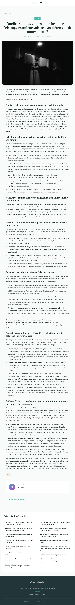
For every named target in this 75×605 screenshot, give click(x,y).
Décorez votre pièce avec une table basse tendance (18, 547)
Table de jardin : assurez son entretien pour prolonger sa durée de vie (54, 535)
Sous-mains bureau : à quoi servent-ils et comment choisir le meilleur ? (53, 529)
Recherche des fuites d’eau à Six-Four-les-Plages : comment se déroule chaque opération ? (55, 548)
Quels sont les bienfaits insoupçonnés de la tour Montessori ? (18, 535)
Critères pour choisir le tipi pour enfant (52, 555)
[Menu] (41, 3)
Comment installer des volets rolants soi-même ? (18, 560)
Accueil (5, 13)
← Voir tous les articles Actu (15, 499)
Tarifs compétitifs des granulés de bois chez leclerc (54, 541)
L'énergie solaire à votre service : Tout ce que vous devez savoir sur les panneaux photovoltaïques (54, 561)
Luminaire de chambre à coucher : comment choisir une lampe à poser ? (19, 523)
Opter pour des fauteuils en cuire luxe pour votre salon (19, 541)
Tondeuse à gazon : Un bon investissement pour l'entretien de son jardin (18, 529)
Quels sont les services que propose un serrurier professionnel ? (17, 566)
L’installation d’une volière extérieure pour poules (19, 554)
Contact (43, 594)
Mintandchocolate (37, 582)
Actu (10, 13)
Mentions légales (34, 594)
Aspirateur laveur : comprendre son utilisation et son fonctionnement (55, 523)
